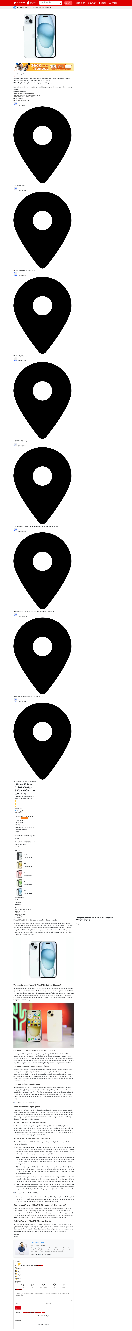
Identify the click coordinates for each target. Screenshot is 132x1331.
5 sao (28, 1312)
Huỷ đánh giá (18, 1289)
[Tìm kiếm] (60, 3)
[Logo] (24, 3)
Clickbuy (18, 1231)
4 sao (32, 1312)
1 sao (43, 1312)
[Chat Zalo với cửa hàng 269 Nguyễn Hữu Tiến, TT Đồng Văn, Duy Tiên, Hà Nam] (15, 616)
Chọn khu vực (17, 100)
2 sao (39, 1312)
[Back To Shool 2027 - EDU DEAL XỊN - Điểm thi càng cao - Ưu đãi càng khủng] (43, 70)
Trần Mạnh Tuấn (37, 1242)
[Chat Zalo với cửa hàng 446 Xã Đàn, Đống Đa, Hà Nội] (15, 361)
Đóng (16, 1282)
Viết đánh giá (39, 1265)
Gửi (19, 1308)
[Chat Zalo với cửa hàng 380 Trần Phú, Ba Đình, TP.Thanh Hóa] (15, 701)
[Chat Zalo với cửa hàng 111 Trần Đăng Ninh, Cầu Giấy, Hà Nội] (15, 190)
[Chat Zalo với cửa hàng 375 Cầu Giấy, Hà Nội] (15, 105)
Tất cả (25, 1312)
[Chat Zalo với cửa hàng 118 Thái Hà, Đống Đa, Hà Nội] (15, 275)
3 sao (36, 1312)
